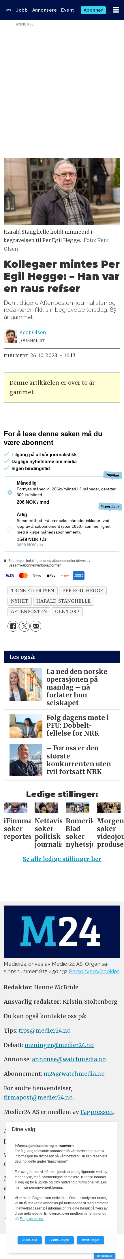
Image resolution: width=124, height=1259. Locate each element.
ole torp (67, 611)
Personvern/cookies (94, 971)
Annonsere (44, 10)
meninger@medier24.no (59, 1045)
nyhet (19, 601)
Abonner (93, 10)
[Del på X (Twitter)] (24, 626)
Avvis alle (29, 1240)
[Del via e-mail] (35, 626)
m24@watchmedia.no (73, 1073)
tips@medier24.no (45, 1030)
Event (67, 10)
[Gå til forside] (8, 10)
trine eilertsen (32, 590)
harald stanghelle (63, 601)
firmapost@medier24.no (38, 1097)
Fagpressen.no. (32, 1219)
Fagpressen (96, 1111)
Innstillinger (104, 1255)
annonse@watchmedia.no (69, 1059)
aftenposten (29, 611)
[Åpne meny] (116, 10)
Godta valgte (59, 1240)
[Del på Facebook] (12, 626)
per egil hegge (82, 590)
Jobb (22, 10)
